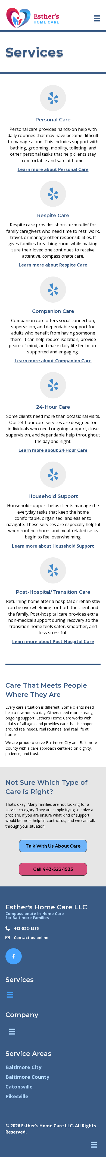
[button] (53, 846)
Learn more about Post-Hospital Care (53, 641)
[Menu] (97, 18)
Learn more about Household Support (53, 546)
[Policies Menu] (94, 1144)
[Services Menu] (10, 994)
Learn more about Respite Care (53, 265)
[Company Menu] (12, 1031)
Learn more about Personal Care (53, 169)
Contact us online (31, 937)
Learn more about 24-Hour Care (53, 450)
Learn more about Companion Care (53, 361)
